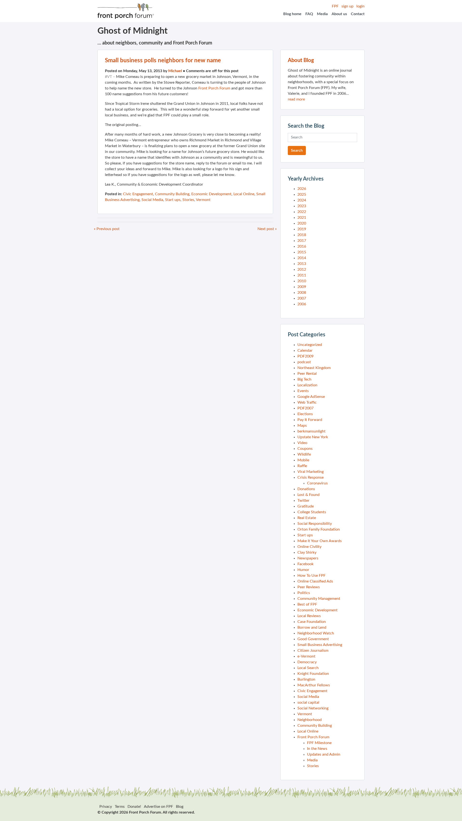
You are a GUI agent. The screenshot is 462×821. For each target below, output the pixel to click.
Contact (358, 14)
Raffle (302, 466)
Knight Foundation (313, 674)
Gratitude (305, 506)
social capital (308, 702)
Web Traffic (307, 402)
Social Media (152, 200)
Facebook (305, 564)
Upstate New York (312, 437)
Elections (305, 414)
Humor (303, 570)
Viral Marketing (310, 472)
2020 (301, 223)
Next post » (267, 229)
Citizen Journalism (312, 650)
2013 (301, 264)
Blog (179, 806)
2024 (301, 200)
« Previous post (107, 229)
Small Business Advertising (319, 645)
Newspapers (307, 558)
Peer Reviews (308, 587)
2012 (301, 269)
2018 (301, 235)
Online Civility (309, 547)
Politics (303, 593)
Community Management (318, 599)
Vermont (203, 200)
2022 (301, 212)
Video (302, 443)
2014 (301, 258)
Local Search (308, 668)
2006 (301, 304)
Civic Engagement (138, 194)
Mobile (303, 460)
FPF (335, 6)
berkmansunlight (311, 431)
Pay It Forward (309, 420)
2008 (301, 293)
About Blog (301, 60)
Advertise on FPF (158, 806)
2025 (301, 194)
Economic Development (211, 194)
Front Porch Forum (214, 88)
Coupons (305, 449)
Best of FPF (307, 604)
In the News (317, 749)
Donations (306, 489)
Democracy (307, 662)
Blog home (292, 14)
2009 (301, 287)
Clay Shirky (306, 552)
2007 (301, 298)
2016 (301, 246)
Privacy (105, 806)
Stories (188, 200)
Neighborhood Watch (315, 633)
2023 (301, 206)
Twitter (303, 500)
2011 (301, 275)
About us (339, 14)
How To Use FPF (311, 575)
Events (303, 391)
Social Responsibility (314, 524)
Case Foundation (311, 622)
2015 (301, 252)
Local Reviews (309, 616)
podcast (304, 362)
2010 (301, 281)
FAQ (309, 14)
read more (296, 99)
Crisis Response (310, 477)
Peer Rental (307, 374)
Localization (307, 385)
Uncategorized (309, 345)
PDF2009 (305, 356)
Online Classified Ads (315, 581)
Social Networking (312, 708)
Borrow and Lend (311, 627)
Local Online (243, 194)
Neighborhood (309, 720)
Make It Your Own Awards (319, 541)
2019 (301, 229)
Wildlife (304, 454)
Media (322, 14)
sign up (347, 6)
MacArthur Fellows (313, 685)
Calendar (305, 350)
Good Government (313, 639)
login (360, 6)
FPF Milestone (319, 743)
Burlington (306, 679)
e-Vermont (306, 656)
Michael (175, 71)
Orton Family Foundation (318, 529)
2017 (301, 241)
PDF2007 (305, 408)
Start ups (172, 200)
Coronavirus (317, 483)
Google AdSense (311, 397)
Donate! (134, 806)
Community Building (172, 194)
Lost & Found (308, 495)
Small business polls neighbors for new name (163, 60)
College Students (311, 512)
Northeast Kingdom (314, 368)
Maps (302, 425)
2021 (301, 217)
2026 (301, 189)
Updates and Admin (323, 754)
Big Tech (304, 379)
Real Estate (306, 518)
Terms (120, 806)
